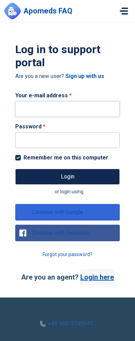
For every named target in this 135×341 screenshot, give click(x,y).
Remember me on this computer (66, 157)
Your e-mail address (43, 95)
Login (67, 176)
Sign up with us (84, 76)
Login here (97, 277)
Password (30, 126)
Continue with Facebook (61, 233)
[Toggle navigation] (124, 11)
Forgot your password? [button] (67, 254)
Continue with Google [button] (57, 212)
